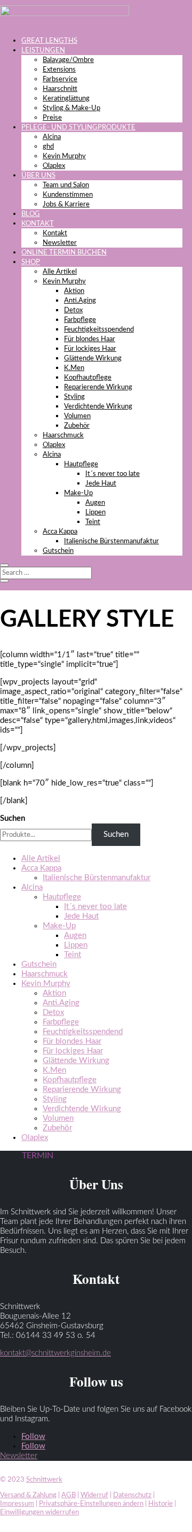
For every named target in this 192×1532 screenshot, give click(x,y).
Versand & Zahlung (28, 1495)
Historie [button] (160, 1503)
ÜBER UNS (38, 175)
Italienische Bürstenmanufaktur (111, 541)
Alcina (52, 137)
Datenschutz (132, 1495)
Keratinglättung (66, 98)
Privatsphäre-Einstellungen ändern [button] (91, 1503)
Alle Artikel (60, 271)
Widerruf (94, 1495)
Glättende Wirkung (93, 358)
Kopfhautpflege (87, 377)
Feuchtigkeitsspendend (99, 329)
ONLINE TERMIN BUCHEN (64, 252)
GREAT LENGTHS (49, 40)
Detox (73, 310)
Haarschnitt (60, 89)
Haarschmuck (63, 435)
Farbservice (60, 79)
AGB (68, 1495)
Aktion (74, 291)
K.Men (74, 368)
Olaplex (54, 166)
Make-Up (78, 493)
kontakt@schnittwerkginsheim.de (55, 1353)
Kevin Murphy (64, 156)
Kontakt (55, 233)
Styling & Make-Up (71, 108)
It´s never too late (112, 474)
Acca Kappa (60, 531)
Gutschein (58, 551)
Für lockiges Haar (90, 348)
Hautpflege (81, 464)
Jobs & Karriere (66, 204)
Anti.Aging (80, 300)
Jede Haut (100, 483)
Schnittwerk (44, 1479)
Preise (52, 117)
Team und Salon (66, 185)
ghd (48, 146)
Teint (92, 522)
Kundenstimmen (68, 194)
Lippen (95, 512)
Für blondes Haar (89, 339)
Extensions (59, 69)
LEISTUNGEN (43, 50)
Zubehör (77, 425)
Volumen (77, 416)
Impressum (17, 1503)
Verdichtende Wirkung (98, 406)
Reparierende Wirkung (98, 387)
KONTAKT (37, 223)
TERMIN (37, 1155)
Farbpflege (80, 320)
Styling (74, 397)
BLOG (30, 214)
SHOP (30, 262)
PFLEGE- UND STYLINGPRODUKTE (78, 127)
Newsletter (60, 243)
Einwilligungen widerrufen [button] (39, 1512)
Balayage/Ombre (68, 60)
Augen (95, 502)
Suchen (12, 818)
